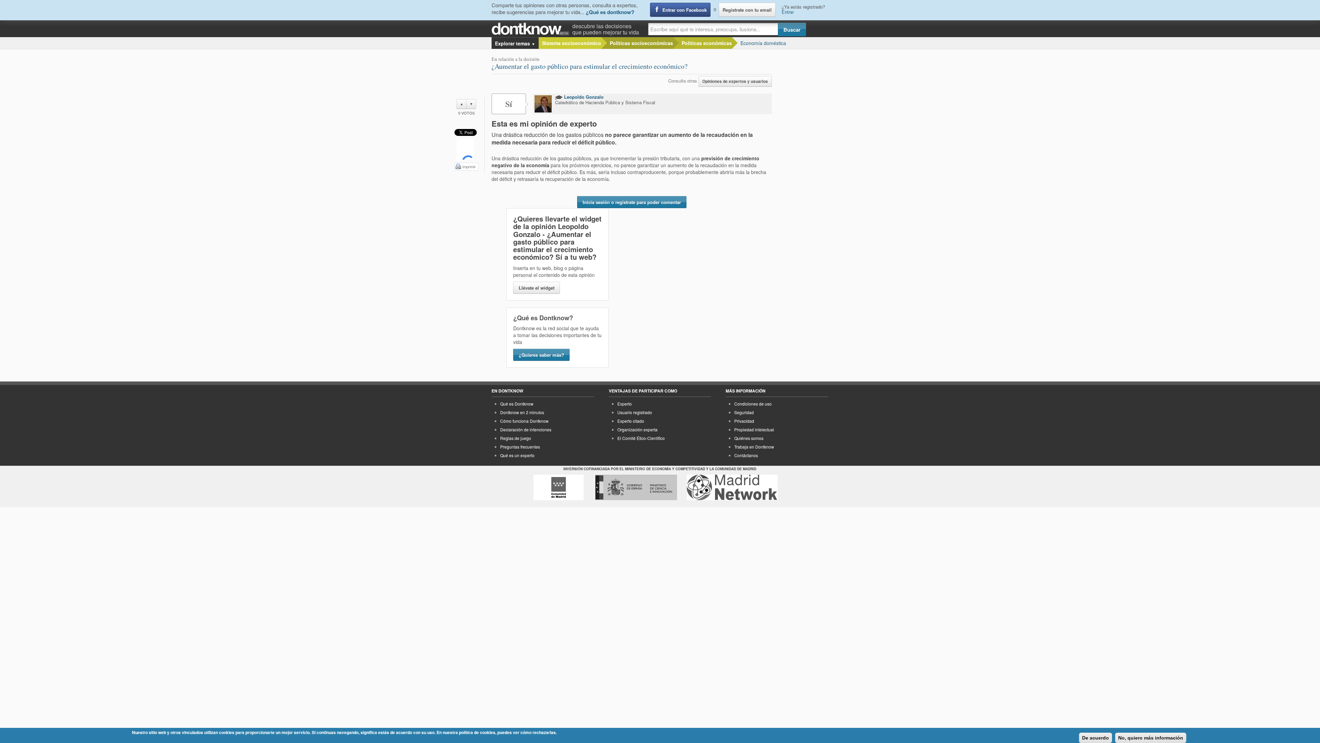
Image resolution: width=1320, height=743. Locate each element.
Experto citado (630, 421)
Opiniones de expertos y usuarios (735, 81)
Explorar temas (515, 43)
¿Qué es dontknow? (610, 12)
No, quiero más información (1150, 738)
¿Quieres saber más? (541, 355)
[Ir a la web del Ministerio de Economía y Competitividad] (636, 487)
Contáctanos (746, 455)
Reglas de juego (515, 438)
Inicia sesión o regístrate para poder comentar (632, 202)
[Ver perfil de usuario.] (543, 103)
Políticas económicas (707, 43)
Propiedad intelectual (754, 429)
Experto (624, 404)
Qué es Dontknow (517, 404)
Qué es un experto (517, 455)
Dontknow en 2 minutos (522, 412)
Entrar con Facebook (684, 10)
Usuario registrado (634, 412)
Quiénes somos (748, 438)
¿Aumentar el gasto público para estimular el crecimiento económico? (590, 66)
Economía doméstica (763, 43)
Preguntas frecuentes (520, 447)
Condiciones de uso (753, 404)
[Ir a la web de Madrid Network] (732, 487)
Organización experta (637, 429)
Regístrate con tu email (747, 10)
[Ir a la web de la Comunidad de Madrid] (559, 487)
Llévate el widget (536, 287)
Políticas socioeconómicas (641, 43)
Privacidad (744, 421)
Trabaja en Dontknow (754, 447)
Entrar (788, 12)
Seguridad (744, 412)
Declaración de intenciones (525, 429)
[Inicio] (532, 29)
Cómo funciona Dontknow (524, 421)
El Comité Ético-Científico (641, 438)
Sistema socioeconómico (571, 43)
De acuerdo (1095, 738)
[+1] (465, 149)
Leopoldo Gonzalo (583, 97)
